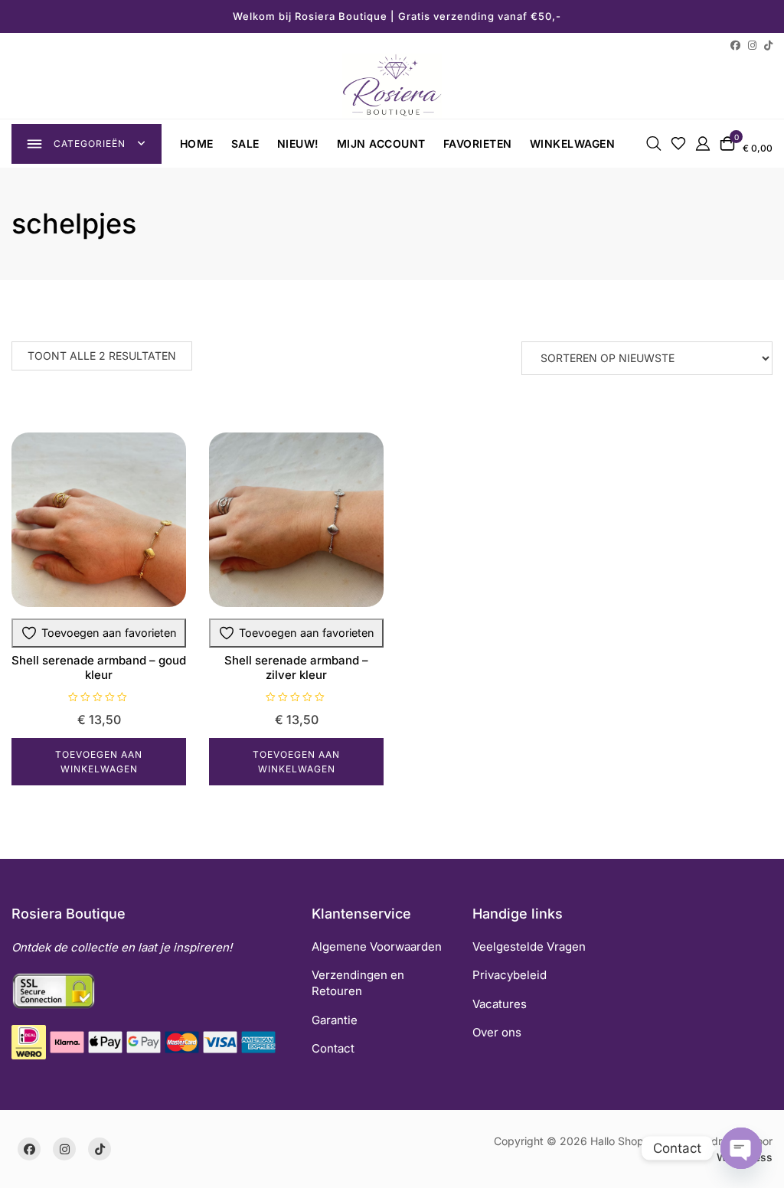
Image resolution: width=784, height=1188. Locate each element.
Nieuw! (298, 143)
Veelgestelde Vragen (529, 946)
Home (197, 143)
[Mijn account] (702, 142)
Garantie (335, 1020)
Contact (333, 1048)
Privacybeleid (509, 975)
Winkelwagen (573, 143)
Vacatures (499, 1004)
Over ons (496, 1032)
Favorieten (477, 143)
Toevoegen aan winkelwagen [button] (98, 762)
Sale (245, 143)
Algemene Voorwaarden (377, 946)
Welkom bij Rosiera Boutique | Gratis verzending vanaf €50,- (397, 16)
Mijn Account (381, 143)
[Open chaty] (741, 1148)
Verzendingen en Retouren (358, 983)
